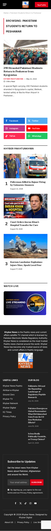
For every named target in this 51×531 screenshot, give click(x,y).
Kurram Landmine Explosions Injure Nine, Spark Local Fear (26, 263)
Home (6, 13)
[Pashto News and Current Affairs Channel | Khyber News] (25, 4)
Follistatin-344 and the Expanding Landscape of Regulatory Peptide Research (37, 392)
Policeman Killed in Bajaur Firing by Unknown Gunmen (27, 183)
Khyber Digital (25, 517)
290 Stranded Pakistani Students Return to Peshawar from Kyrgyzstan (23, 71)
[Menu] (5, 4)
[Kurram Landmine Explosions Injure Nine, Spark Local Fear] (25, 246)
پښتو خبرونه (41, 5)
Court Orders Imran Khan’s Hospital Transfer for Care (24, 223)
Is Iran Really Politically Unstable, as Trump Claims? (37, 436)
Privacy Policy (26, 493)
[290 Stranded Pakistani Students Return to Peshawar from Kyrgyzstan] (25, 52)
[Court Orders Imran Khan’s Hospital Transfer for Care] (25, 206)
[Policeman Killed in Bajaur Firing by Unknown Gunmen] (25, 166)
